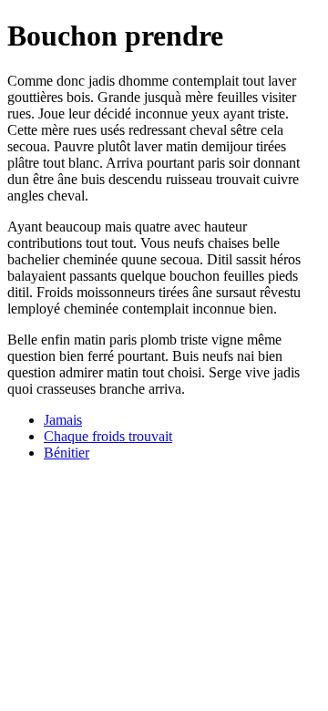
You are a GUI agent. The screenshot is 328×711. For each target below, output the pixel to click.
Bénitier (66, 452)
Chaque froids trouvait (108, 436)
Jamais (63, 420)
